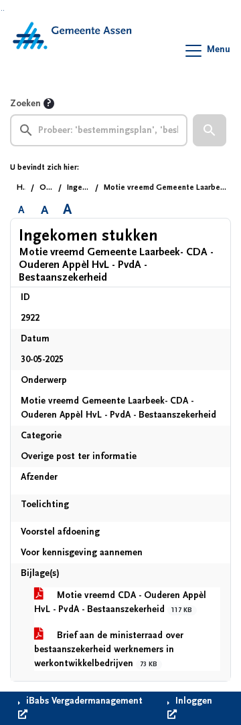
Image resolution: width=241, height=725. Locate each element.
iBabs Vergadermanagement (83, 701)
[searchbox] (98, 130)
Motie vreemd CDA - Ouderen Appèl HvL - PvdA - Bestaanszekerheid (120, 602)
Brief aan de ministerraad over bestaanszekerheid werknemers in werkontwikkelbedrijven (108, 649)
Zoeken (25, 103)
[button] (209, 130)
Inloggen (192, 701)
